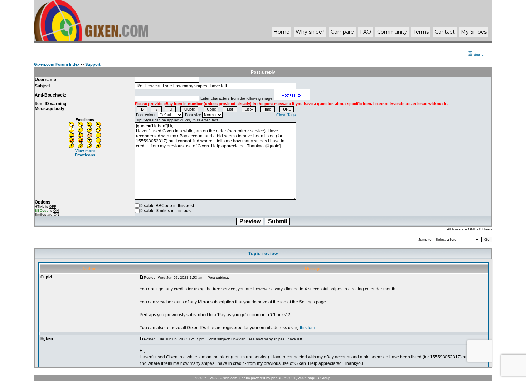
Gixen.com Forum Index (56, 64)
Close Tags (286, 115)
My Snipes (474, 32)
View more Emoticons (85, 152)
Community (392, 32)
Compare (342, 32)
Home (281, 32)
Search (480, 54)
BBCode (42, 211)
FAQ (365, 32)
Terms (421, 32)
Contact (445, 32)
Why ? (310, 32)
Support (93, 64)
